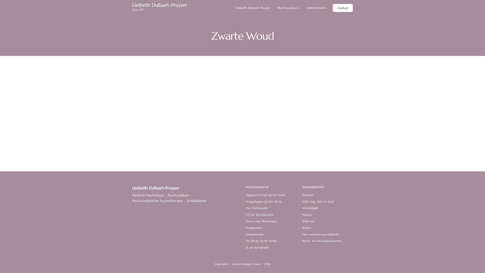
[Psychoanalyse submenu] (299, 8)
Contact (342, 8)
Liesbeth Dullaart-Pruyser (155, 188)
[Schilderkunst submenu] (327, 8)
